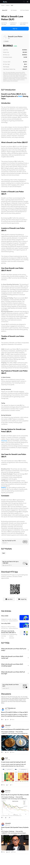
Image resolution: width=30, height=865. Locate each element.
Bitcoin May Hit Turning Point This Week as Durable (15, 794)
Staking (3, 487)
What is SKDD (4, 615)
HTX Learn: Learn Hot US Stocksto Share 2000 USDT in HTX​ (8, 632)
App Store (9, 599)
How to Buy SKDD (5, 623)
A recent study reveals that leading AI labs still (13, 762)
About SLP (4, 10)
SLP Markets (14, 10)
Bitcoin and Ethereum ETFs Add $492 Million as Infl (15, 729)
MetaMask (4, 440)
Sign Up (15, 28)
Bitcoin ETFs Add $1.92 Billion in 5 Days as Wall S (14, 712)
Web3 (20, 96)
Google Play (23, 599)
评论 (4, 784)
